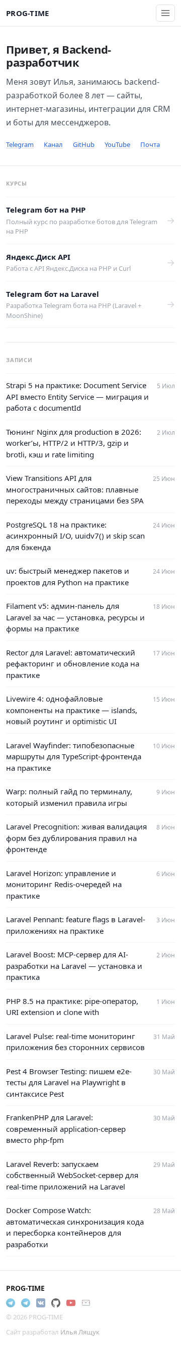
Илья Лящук (80, 1331)
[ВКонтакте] (40, 1302)
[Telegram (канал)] (25, 1302)
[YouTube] (70, 1302)
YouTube (117, 144)
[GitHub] (55, 1302)
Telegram (20, 144)
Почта (150, 144)
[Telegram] (10, 1302)
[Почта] (85, 1302)
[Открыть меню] (165, 13)
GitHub (84, 144)
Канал (53, 144)
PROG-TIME (27, 13)
